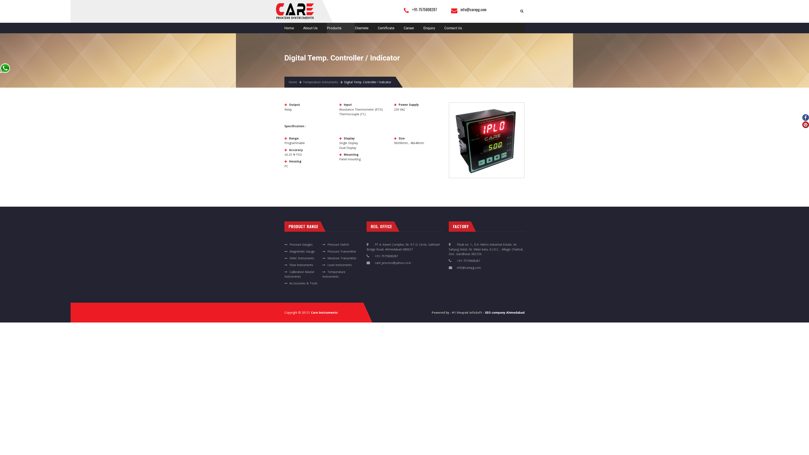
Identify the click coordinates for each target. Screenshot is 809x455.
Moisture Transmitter (341, 258)
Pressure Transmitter (341, 251)
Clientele (361, 28)
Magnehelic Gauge (302, 251)
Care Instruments (324, 312)
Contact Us (453, 28)
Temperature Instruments (320, 82)
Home (289, 28)
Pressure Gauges (301, 244)
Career (409, 28)
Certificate (386, 28)
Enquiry (429, 28)
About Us (310, 28)
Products (334, 28)
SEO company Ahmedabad (505, 312)
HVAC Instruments (301, 258)
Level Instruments (339, 265)
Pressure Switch (338, 244)
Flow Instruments (301, 265)
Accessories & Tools (303, 283)
